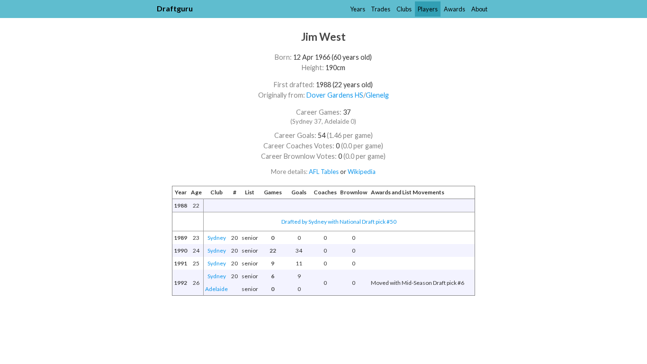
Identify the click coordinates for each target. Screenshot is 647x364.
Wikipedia (362, 171)
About (479, 9)
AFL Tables (324, 171)
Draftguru (175, 8)
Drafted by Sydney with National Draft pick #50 (338, 221)
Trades (380, 9)
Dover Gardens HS (334, 95)
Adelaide (216, 288)
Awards (454, 9)
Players (428, 9)
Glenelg (377, 95)
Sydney (216, 237)
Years (357, 9)
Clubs (404, 9)
